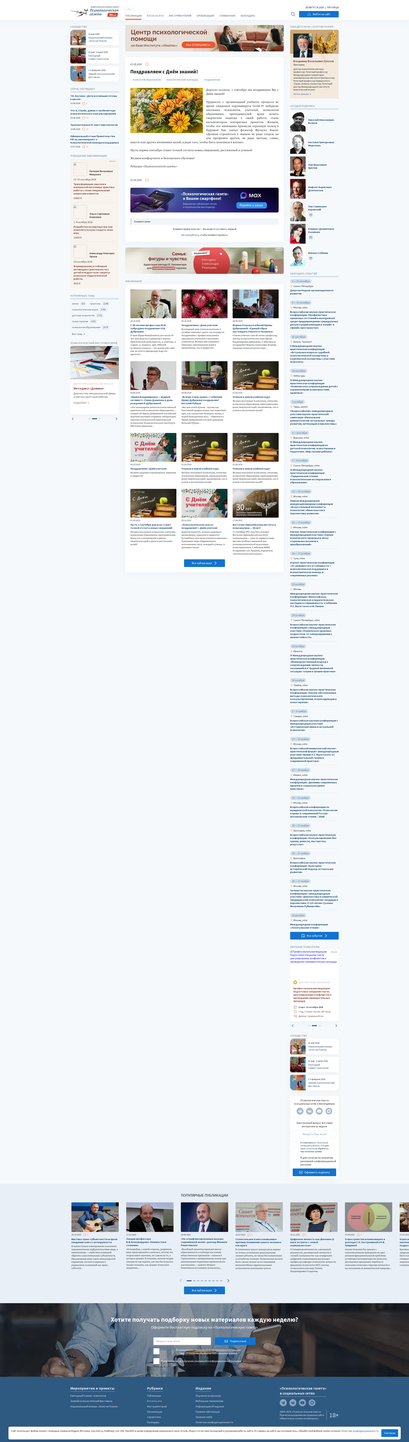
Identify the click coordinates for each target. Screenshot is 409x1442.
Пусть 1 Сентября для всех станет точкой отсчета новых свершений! (151, 526)
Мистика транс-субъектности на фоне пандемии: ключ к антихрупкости (94, 1241)
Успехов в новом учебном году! (251, 396)
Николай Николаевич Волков (321, 121)
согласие (310, 1148)
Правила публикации (208, 1411)
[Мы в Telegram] (300, 1111)
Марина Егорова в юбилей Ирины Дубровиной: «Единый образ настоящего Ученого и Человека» (253, 328)
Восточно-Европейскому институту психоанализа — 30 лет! (254, 526)
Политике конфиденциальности (359, 1430)
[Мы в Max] (328, 1111)
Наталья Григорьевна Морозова (321, 144)
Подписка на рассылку (208, 1395)
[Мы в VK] (309, 1111)
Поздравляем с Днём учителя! (148, 468)
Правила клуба (204, 1417)
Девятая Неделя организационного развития (312, 292)
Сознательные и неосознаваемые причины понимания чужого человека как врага (258, 1242)
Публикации (133, 15)
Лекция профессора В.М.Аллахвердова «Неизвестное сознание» (146, 1242)
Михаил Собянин (318, 252)
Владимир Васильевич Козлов (313, 61)
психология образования (146, 79)
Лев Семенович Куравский (317, 208)
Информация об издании (210, 1406)
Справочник (227, 15)
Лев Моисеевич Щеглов (317, 166)
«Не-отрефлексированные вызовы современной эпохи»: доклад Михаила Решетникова (204, 1242)
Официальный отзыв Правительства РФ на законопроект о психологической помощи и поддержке (94, 139)
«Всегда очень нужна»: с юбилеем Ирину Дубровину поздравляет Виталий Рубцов (201, 400)
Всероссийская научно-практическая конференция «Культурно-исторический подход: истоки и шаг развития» (313, 867)
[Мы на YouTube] (319, 1111)
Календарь (248, 15)
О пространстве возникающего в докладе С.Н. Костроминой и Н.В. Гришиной (365, 1242)
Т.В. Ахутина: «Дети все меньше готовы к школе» (93, 97)
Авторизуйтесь (190, 234)
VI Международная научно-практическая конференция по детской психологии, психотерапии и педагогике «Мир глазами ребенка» (312, 446)
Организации (205, 15)
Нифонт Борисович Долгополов (320, 189)
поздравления (212, 79)
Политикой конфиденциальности (314, 1144)
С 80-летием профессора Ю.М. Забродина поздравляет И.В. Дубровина (148, 328)
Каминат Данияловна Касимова (321, 230)
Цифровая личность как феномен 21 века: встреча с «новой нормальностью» (312, 1242)
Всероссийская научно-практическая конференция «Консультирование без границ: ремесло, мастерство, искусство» (313, 839)
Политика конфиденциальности (214, 1422)
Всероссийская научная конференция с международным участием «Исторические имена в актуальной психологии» (314, 725)
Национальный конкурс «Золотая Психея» (94, 1406)
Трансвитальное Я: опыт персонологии (94, 124)
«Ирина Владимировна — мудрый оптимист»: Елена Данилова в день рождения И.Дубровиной (151, 400)
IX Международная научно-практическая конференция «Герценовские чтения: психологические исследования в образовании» (310, 476)
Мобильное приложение (209, 1401)
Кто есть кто (155, 15)
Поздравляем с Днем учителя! (199, 325)
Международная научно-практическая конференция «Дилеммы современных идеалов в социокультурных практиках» (314, 784)
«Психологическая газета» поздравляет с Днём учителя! (199, 526)
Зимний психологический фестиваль (91, 1401)
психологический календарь (182, 79)
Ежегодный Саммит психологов (88, 1395)
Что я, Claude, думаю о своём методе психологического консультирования (93, 112)
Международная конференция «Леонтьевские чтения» (309, 926)
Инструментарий (180, 15)
